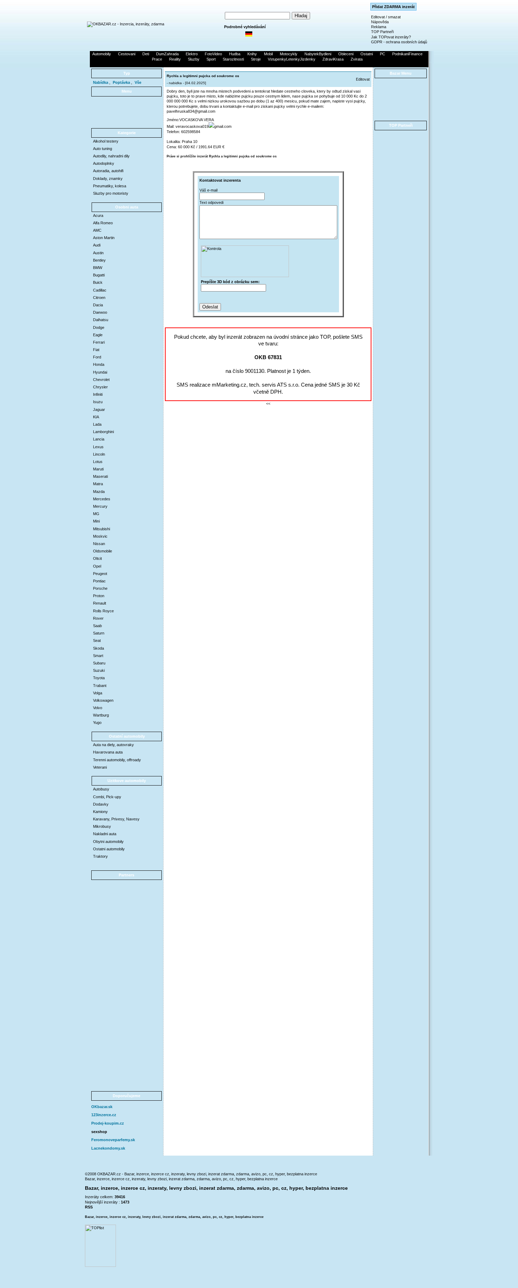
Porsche (100, 588)
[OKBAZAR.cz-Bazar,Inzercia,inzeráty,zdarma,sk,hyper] (125, 24)
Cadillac (99, 290)
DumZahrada (167, 54)
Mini (96, 521)
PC (382, 54)
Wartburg (101, 715)
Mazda (99, 491)
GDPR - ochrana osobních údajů (399, 42)
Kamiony (100, 811)
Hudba (234, 54)
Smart (98, 656)
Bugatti (99, 275)
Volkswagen (103, 700)
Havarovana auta (108, 752)
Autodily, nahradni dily (111, 156)
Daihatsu (100, 320)
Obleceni (345, 54)
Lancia (98, 439)
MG (96, 514)
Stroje (256, 59)
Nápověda (380, 22)
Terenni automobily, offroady (117, 760)
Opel (97, 566)
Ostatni (366, 54)
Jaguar (99, 409)
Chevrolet (101, 379)
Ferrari (99, 342)
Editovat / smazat (386, 17)
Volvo (97, 708)
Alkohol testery (105, 141)
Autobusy (101, 789)
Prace (157, 59)
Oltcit (97, 558)
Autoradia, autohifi (108, 171)
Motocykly (288, 54)
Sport (211, 59)
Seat (97, 640)
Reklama (378, 27)
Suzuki (99, 670)
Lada (97, 424)
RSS (89, 1207)
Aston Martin (104, 238)
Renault (99, 603)
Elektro (192, 54)
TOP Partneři (382, 32)
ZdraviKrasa (333, 59)
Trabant (99, 685)
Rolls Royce (103, 611)
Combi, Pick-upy (107, 797)
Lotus (98, 461)
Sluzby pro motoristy (110, 193)
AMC (97, 230)
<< (268, 403)
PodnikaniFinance (407, 54)
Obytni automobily (108, 841)
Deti (145, 54)
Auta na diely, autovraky (113, 745)
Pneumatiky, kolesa (109, 186)
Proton (98, 596)
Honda (98, 364)
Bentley (99, 260)
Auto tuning (102, 148)
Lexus (98, 447)
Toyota (99, 678)
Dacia (98, 305)
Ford (97, 357)
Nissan (99, 544)
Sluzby (193, 59)
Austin (98, 253)
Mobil (268, 54)
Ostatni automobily (109, 849)
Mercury (100, 506)
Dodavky (101, 804)
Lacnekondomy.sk (108, 1148)
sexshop (99, 1132)
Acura (98, 215)
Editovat (363, 79)
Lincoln (99, 454)
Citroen (99, 297)
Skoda (98, 648)
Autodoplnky (103, 163)
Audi (96, 245)
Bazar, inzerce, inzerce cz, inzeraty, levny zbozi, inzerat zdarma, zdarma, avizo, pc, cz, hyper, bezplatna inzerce (181, 1179)
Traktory (100, 856)
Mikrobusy (102, 826)
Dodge (98, 327)
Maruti (98, 469)
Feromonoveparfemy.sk (113, 1140)
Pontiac (99, 581)
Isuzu (98, 402)
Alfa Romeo (103, 223)
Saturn (98, 633)
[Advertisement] (259, 64)
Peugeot (100, 573)
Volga (97, 693)
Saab (97, 626)
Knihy (252, 54)
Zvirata (357, 59)
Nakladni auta (104, 834)
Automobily (101, 54)
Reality (175, 59)
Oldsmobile (102, 551)
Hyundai (100, 372)
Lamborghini (103, 432)
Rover (98, 618)
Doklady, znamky (108, 178)
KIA (96, 417)
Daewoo (100, 312)
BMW (97, 267)
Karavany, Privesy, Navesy (116, 819)
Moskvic (100, 536)
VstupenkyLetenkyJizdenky (291, 59)
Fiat (96, 350)
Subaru (99, 663)
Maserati (100, 476)
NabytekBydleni (317, 54)
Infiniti (98, 394)
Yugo (97, 722)
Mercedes (101, 499)
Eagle (98, 335)
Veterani (100, 767)
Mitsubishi (101, 529)
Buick (98, 282)
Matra (98, 484)
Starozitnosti (233, 59)
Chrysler (100, 387)
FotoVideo (213, 54)
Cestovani (126, 54)
